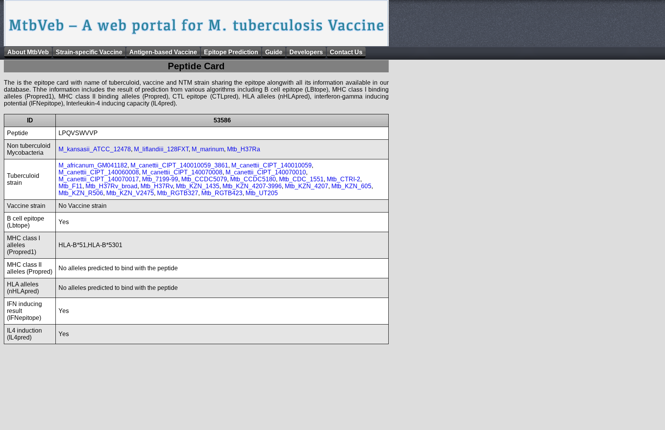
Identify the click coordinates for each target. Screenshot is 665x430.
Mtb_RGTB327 (177, 193)
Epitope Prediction (231, 52)
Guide (273, 52)
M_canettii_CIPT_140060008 (98, 172)
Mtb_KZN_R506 (80, 193)
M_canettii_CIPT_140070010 (266, 172)
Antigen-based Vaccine (163, 52)
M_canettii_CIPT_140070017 (98, 179)
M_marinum (208, 149)
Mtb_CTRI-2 (343, 179)
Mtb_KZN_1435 (197, 186)
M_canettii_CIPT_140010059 (271, 165)
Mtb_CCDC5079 (204, 179)
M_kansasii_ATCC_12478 (94, 149)
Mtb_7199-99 (160, 179)
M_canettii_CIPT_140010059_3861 (179, 165)
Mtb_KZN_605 (351, 186)
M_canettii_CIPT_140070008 (182, 172)
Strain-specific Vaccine (89, 52)
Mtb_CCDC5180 (253, 179)
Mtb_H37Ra (243, 149)
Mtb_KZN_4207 (306, 186)
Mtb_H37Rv (156, 186)
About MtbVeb (28, 52)
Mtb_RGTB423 (221, 193)
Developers (306, 52)
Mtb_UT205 (262, 193)
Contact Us (346, 52)
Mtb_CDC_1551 (301, 179)
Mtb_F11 (70, 186)
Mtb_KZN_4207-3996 (252, 186)
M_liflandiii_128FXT (161, 149)
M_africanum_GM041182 (92, 165)
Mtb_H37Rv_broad (111, 186)
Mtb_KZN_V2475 (130, 193)
